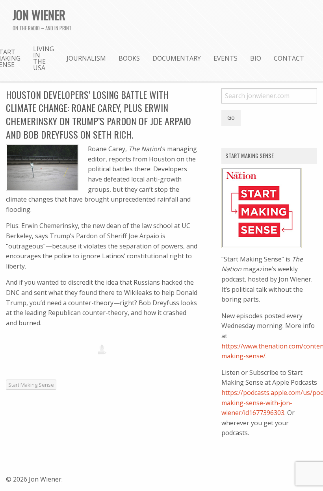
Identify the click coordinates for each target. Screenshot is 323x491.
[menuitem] (43, 58)
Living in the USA (43, 58)
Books (129, 58)
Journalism (86, 58)
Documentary (176, 58)
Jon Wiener (39, 15)
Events (225, 58)
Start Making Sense (31, 384)
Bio (255, 58)
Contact (289, 58)
